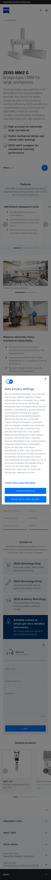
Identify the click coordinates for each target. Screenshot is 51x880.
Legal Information (26, 483)
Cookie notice (11, 483)
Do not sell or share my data (25, 499)
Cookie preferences (25, 491)
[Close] (45, 378)
